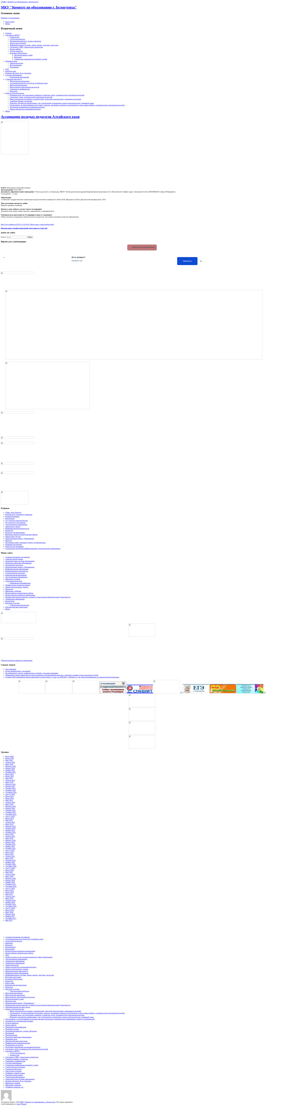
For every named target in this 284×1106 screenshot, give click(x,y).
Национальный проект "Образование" (20, 538)
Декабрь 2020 (10, 860)
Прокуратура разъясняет (14, 546)
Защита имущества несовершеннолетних (25, 109)
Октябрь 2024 (10, 790)
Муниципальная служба (23, 55)
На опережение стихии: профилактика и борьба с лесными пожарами (31, 673)
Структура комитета (17, 39)
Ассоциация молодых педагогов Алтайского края (28, 83)
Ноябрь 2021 (10, 846)
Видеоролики (10, 947)
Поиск (3, 237)
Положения (14, 67)
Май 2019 (9, 894)
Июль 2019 (9, 890)
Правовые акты (11, 61)
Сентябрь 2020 (10, 866)
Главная (8, 33)
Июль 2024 (9, 796)
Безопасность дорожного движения (18, 514)
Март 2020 (9, 876)
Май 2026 (9, 760)
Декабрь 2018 (10, 900)
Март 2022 (9, 838)
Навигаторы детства (13, 536)
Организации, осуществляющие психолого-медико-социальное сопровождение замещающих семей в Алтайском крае (50, 1019)
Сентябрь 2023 (10, 814)
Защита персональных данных (16, 587)
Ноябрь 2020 (10, 862)
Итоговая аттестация (13, 977)
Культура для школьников (15, 532)
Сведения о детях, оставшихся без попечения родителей (31, 97)
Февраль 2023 (10, 826)
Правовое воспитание (13, 544)
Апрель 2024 (10, 802)
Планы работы (15, 49)
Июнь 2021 (9, 854)
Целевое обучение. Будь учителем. (18, 73)
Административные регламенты (17, 557)
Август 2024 (10, 794)
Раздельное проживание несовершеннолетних (27, 107)
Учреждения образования (19, 77)
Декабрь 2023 (10, 810)
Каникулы (9, 530)
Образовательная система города (17, 1007)
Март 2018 (9, 912)
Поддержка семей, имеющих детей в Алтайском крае (25, 542)
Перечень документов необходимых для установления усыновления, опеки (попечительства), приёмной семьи (52, 103)
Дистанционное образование (16, 524)
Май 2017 (9, 920)
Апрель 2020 (10, 874)
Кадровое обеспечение (18, 53)
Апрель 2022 (10, 836)
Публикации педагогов (14, 565)
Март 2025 (9, 782)
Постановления (16, 65)
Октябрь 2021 (10, 848)
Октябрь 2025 (10, 772)
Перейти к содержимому (10, 18)
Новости (8, 540)
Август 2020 (10, 868)
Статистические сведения (15, 573)
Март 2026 (9, 764)
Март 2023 (9, 824)
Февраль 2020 (10, 878)
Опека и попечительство (14, 93)
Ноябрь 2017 (10, 916)
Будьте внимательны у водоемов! (17, 671)
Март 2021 (9, 858)
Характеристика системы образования (19, 561)
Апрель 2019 (10, 896)
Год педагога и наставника (15, 522)
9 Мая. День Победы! (13, 512)
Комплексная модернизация (16, 575)
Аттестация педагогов (13, 581)
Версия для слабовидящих (143, 247)
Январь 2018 (10, 914)
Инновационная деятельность (16, 571)
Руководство (14, 37)
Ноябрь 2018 (10, 902)
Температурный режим (14, 559)
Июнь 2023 (9, 818)
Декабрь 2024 (10, 788)
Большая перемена (12, 516)
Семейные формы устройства (21, 101)
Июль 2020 (9, 870)
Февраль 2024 (10, 806)
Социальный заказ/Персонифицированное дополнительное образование (32, 548)
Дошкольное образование (15, 599)
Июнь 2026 (9, 758)
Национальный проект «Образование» (20, 567)
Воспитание (10, 518)
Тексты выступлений (18, 43)
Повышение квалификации (20, 583)
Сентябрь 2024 (10, 792)
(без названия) (10, 669)
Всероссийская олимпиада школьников (20, 595)
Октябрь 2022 (10, 832)
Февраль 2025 (10, 784)
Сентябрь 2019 (10, 886)
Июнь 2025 (9, 776)
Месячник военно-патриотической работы (21, 534)
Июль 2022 (9, 834)
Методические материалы (19, 81)
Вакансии (18, 57)
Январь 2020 (10, 880)
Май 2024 (9, 800)
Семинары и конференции (20, 89)
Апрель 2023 (10, 822)
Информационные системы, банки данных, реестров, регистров (34, 45)
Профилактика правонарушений (17, 585)
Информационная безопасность (17, 528)
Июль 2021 (9, 852)
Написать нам (10, 71)
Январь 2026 (10, 768)
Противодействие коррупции (16, 607)
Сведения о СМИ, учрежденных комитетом (26, 47)
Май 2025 (9, 778)
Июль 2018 (9, 910)
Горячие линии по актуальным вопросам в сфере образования (28, 957)
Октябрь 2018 (10, 904)
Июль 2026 (9, 756)
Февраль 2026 (10, 766)
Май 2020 (9, 872)
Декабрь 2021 (10, 844)
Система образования (13, 75)
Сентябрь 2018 (10, 906)
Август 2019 (10, 888)
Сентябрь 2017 (10, 918)
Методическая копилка (18, 85)
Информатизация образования (16, 569)
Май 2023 (9, 820)
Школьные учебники (13, 591)
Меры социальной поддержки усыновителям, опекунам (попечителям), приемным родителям (45, 99)
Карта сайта (9, 22)
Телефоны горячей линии (15, 1073)
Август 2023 (10, 816)
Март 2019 (9, 898)
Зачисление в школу (13, 526)
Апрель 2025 (10, 780)
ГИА (7, 69)
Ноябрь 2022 (10, 830)
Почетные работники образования (18, 563)
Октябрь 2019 (10, 884)
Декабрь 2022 (10, 828)
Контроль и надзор (12, 603)
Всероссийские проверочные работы (19, 593)
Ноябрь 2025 (10, 770)
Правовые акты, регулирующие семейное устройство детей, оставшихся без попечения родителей (47, 95)
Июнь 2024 (9, 798)
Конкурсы (13, 91)
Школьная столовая (12, 579)
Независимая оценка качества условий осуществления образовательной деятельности (37, 597)
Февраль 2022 (10, 840)
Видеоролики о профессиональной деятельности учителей (24, 228)
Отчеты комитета (16, 51)
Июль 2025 (9, 774)
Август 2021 (10, 850)
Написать (187, 261)
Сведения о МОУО (12, 35)
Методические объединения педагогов (24, 87)
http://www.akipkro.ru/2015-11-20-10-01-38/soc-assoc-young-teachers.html (27, 224)
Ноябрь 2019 (10, 882)
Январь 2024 (10, 808)
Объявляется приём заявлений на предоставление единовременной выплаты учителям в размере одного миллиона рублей (51, 675)
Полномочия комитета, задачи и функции (25, 41)
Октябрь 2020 (10, 864)
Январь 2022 (10, 842)
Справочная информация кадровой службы (30, 59)
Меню (7, 24)
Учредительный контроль (19, 605)
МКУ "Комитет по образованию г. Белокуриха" (39, 7)
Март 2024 (9, 804)
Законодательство (16, 63)
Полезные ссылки (12, 1029)
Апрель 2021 (10, 856)
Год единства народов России (16, 520)
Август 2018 (10, 908)
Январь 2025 (10, 786)
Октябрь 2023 (10, 812)
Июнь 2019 (9, 892)
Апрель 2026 (10, 762)
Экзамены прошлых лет (14, 1087)
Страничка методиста (13, 79)
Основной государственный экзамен (19, 1021)
